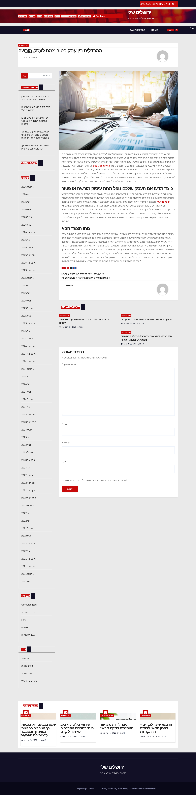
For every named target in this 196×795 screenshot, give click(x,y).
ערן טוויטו (104, 733)
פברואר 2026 (28, 232)
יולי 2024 (25, 376)
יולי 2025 (25, 285)
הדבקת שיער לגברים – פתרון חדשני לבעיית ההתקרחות (146, 319)
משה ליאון (48, 16)
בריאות (32, 16)
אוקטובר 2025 (28, 263)
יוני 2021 (25, 581)
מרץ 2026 (26, 225)
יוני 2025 (25, 293)
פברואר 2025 (28, 323)
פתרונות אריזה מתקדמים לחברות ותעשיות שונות (85, 278)
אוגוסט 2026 (27, 187)
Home (154, 30)
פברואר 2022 (28, 543)
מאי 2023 (26, 445)
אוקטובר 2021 (28, 559)
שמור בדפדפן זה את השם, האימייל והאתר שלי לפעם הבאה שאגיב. (94, 480)
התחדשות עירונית (69, 16)
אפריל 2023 (27, 452)
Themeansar (150, 789)
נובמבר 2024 (28, 346)
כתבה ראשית (27, 612)
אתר (64, 461)
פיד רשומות (27, 666)
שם (64, 424)
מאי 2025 (26, 300)
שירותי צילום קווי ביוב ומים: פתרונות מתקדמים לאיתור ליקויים (34, 121)
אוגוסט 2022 (27, 505)
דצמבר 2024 (27, 338)
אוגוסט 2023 (27, 430)
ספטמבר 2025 (28, 270)
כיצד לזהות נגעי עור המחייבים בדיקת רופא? (116, 726)
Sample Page (137, 30)
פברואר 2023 (28, 460)
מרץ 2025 (26, 316)
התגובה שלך (69, 364)
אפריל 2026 (27, 217)
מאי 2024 (26, 392)
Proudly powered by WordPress (114, 789)
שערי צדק (23, 16)
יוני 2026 (25, 202)
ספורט (24, 627)
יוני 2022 (25, 521)
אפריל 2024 (27, 399)
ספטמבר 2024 (28, 361)
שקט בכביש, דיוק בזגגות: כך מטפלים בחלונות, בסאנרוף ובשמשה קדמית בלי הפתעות (35, 134)
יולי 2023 (25, 437)
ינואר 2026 (26, 240)
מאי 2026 (26, 209)
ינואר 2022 (26, 551)
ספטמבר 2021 (28, 566)
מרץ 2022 (26, 536)
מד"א (39, 16)
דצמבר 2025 (27, 247)
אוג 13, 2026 (77, 327)
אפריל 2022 (27, 528)
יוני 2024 (25, 384)
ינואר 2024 (26, 407)
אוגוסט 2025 (27, 278)
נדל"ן (57, 16)
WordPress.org (29, 681)
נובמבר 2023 (28, 414)
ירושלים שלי (139, 12)
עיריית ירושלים (84, 16)
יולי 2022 (25, 513)
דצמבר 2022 (27, 475)
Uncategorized (29, 605)
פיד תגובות (26, 673)
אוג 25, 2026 (138, 323)
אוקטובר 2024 (28, 354)
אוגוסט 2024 (27, 369)
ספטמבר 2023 (28, 422)
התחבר (25, 658)
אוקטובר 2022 (28, 490)
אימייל (65, 443)
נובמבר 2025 (28, 255)
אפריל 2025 (27, 308)
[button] (191, 28)
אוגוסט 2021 (27, 574)
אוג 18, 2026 (117, 733)
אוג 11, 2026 (138, 344)
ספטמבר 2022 (28, 498)
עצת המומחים (23, 45)
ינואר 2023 (26, 467)
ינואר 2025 (26, 331)
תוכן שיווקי (28, 52)
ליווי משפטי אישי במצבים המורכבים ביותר (83, 274)
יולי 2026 (25, 194)
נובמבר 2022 (28, 483)
